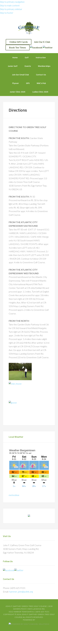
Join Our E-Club (42, 41)
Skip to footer (6, 12)
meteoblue (14, 495)
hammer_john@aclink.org (21, 591)
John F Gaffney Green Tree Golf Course (29, 28)
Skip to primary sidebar (11, 9)
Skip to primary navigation (12, 1)
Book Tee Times (17, 47)
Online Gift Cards (18, 41)
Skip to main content (10, 5)
